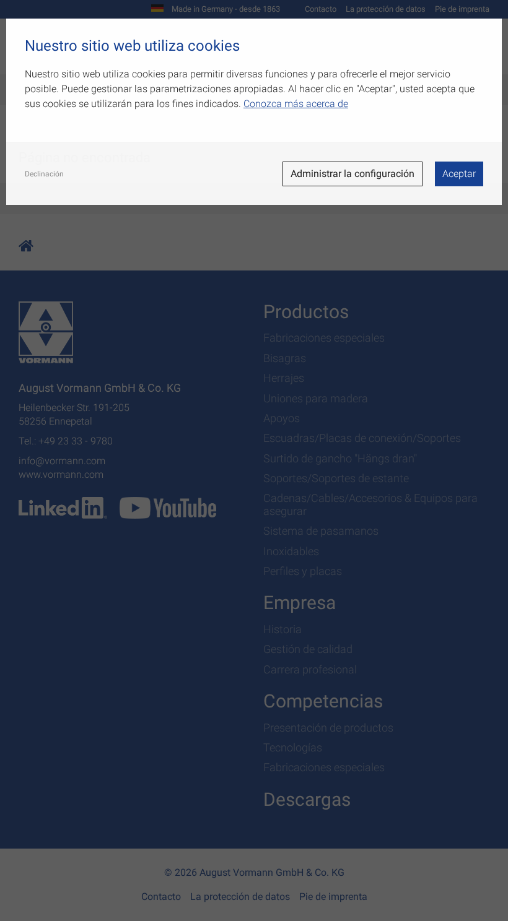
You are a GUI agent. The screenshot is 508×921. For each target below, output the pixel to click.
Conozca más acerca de (295, 104)
